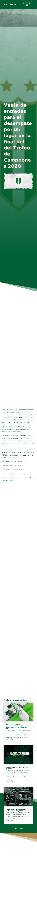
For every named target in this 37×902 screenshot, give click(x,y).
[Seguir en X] (30, 3)
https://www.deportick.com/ (12, 431)
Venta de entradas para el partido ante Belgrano (16, 810)
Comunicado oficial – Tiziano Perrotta (17, 768)
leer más (9, 739)
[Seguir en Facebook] (27, 3)
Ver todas (18, 828)
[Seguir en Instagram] (24, 3)
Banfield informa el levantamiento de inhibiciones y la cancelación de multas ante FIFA (18, 727)
